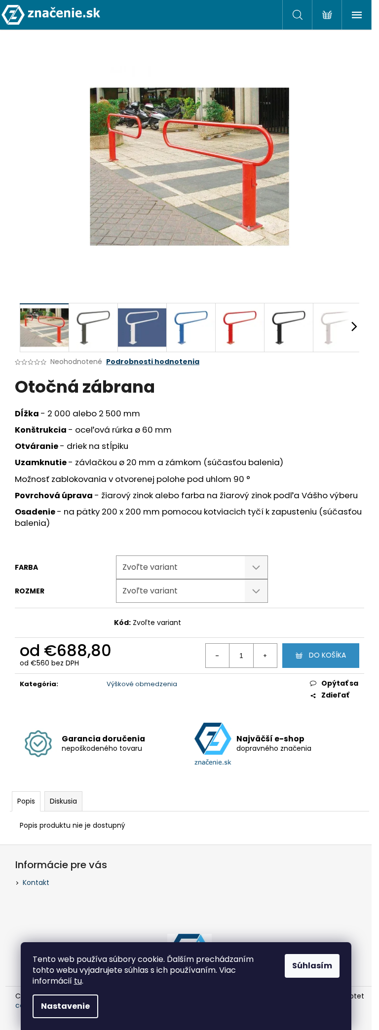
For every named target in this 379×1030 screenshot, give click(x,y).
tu (78, 981)
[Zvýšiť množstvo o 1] (265, 655)
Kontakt (36, 882)
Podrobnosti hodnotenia (152, 362)
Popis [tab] (26, 801)
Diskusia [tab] (63, 801)
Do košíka (327, 655)
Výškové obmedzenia (142, 684)
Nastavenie (65, 1006)
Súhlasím (312, 965)
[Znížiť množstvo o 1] (217, 655)
